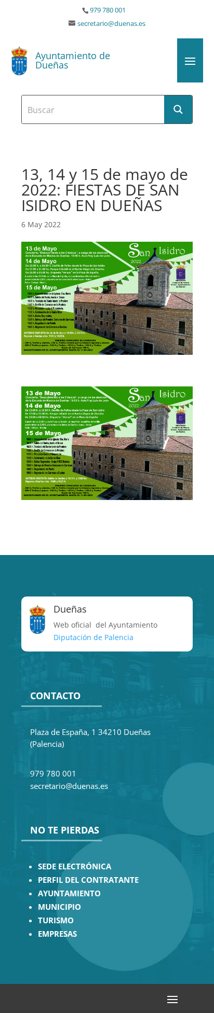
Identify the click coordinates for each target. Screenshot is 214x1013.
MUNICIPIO (59, 906)
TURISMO (56, 920)
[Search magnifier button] (178, 109)
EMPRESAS (57, 933)
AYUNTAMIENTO (69, 893)
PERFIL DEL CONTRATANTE (88, 880)
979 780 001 (108, 10)
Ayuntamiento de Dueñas (72, 60)
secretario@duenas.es (111, 23)
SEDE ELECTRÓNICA (74, 866)
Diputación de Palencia (93, 637)
